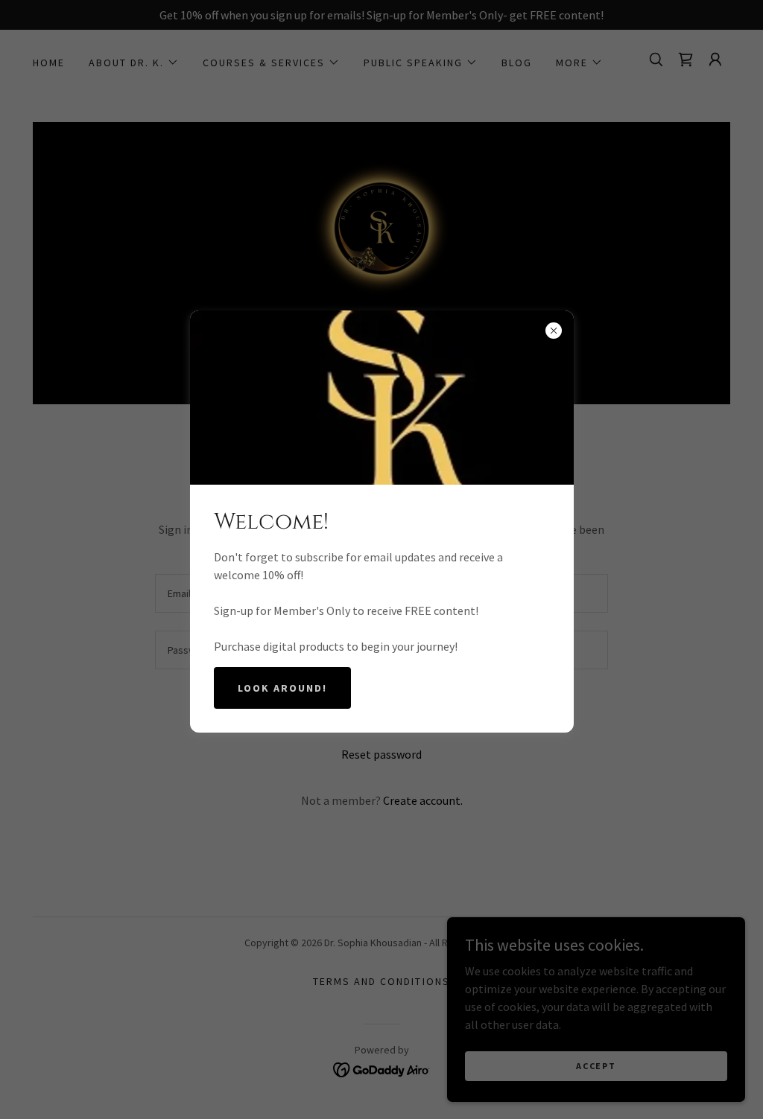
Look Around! (282, 688)
